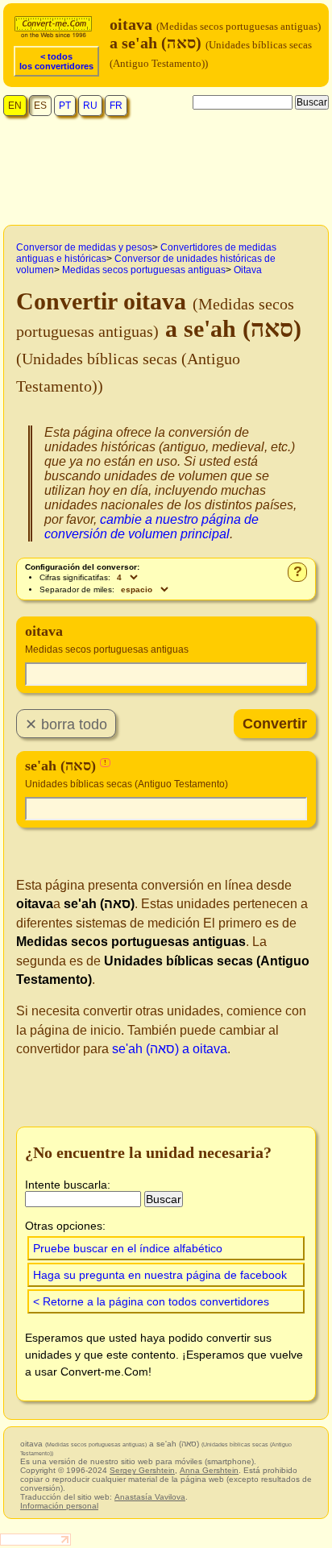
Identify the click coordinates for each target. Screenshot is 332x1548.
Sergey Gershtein (142, 1470)
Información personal (59, 1505)
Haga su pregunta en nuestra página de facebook (160, 1274)
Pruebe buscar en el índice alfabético (127, 1248)
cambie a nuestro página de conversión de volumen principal (151, 527)
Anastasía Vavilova (149, 1496)
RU (90, 105)
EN (15, 105)
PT (65, 105)
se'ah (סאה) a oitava (169, 1049)
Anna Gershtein (209, 1470)
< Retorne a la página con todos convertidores (151, 1301)
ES (40, 105)
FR (116, 105)
